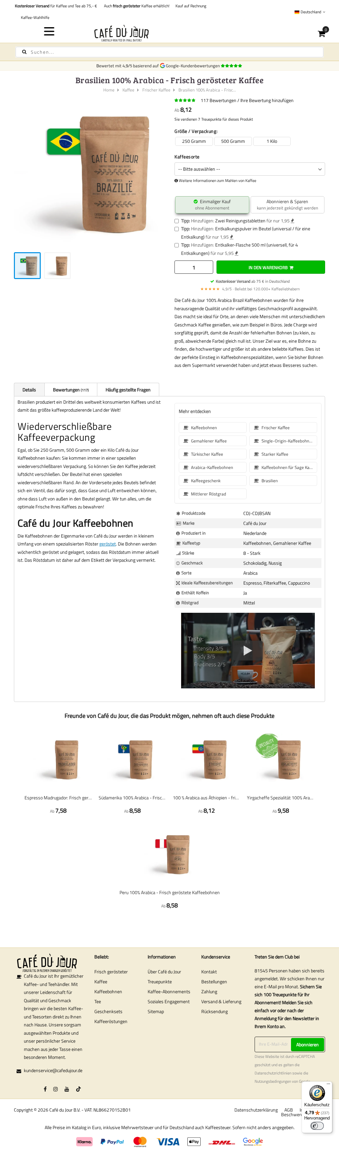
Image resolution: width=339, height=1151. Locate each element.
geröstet (107, 543)
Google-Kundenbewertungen (194, 65)
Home (109, 89)
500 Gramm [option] (233, 141)
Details (29, 389)
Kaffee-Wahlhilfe (34, 17)
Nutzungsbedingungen (273, 1081)
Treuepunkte (160, 981)
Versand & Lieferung (221, 1001)
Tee (97, 1001)
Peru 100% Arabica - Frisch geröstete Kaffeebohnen (170, 892)
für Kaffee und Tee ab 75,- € (56, 6)
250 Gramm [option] (194, 141)
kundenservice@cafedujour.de (53, 1070)
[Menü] (328, 1085)
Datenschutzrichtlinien (273, 1073)
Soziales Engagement (169, 1001)
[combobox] (169, 52)
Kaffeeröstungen (110, 1021)
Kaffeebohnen (108, 991)
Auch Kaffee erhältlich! (136, 6)
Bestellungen (214, 981)
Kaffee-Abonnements (169, 991)
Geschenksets (108, 1011)
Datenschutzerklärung (256, 1109)
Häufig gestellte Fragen (128, 389)
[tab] (29, 389)
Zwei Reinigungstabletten (240, 220)
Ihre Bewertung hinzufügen (267, 100)
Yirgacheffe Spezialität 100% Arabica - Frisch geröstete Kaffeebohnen (281, 797)
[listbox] (249, 141)
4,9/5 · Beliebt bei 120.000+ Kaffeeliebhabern (250, 289)
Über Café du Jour (164, 971)
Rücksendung (214, 1011)
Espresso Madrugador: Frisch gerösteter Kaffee (58, 797)
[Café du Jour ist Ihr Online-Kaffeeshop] (169, 33)
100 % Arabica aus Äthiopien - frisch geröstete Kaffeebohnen (206, 797)
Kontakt (209, 971)
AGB (288, 1109)
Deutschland (311, 12)
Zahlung (209, 991)
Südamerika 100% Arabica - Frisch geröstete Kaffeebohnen (132, 797)
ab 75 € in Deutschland (253, 281)
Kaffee (128, 89)
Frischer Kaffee (156, 89)
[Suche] (24, 52)
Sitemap (156, 1011)
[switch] (317, 1126)
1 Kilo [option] (271, 141)
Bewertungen (70, 389)
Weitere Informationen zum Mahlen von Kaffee (217, 181)
